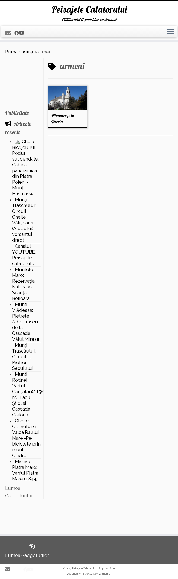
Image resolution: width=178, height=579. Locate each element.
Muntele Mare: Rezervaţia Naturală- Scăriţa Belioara (23, 284)
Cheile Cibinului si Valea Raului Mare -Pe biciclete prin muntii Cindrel (26, 438)
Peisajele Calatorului (89, 9)
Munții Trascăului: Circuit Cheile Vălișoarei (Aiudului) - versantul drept (24, 220)
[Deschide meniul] (170, 31)
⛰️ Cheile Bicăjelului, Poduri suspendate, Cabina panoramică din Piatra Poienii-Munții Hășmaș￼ (25, 167)
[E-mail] (9, 33)
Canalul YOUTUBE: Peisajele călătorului (24, 254)
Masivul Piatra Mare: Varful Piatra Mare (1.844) (25, 470)
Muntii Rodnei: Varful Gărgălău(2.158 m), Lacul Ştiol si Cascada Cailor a (28, 395)
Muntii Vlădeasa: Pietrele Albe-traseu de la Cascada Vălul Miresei (26, 322)
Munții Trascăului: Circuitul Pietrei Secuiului (24, 356)
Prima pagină (19, 52)
